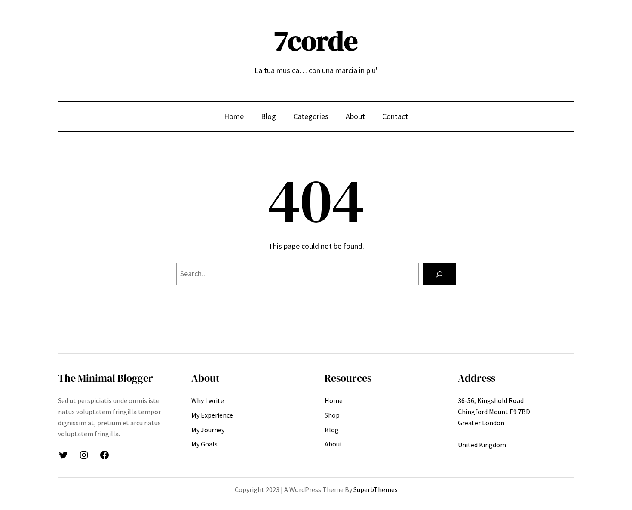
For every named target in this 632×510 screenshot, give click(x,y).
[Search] (439, 274)
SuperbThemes (375, 489)
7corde (316, 40)
